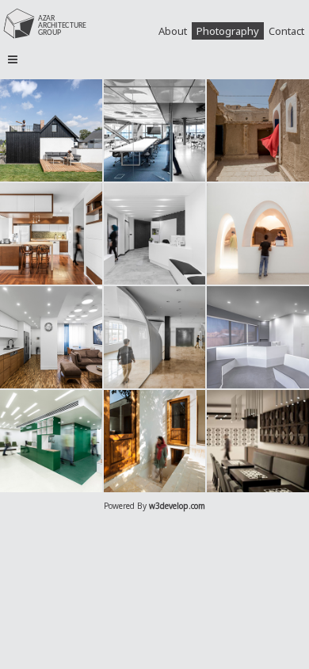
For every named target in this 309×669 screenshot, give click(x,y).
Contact (286, 31)
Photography (227, 31)
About (172, 31)
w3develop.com (177, 505)
